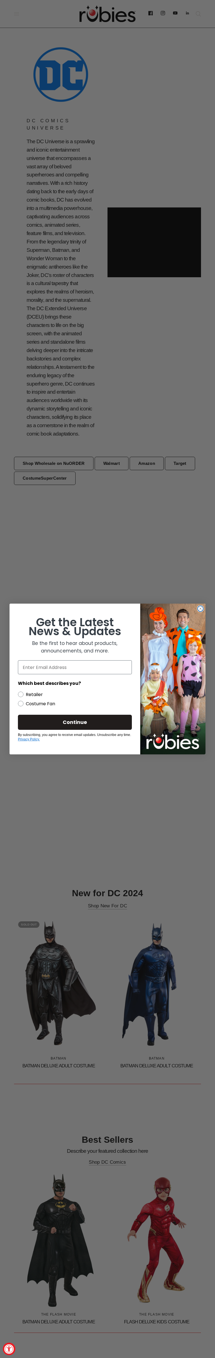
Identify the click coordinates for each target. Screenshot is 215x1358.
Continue (75, 722)
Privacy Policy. (29, 739)
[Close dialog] (200, 608)
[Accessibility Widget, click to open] (9, 1349)
